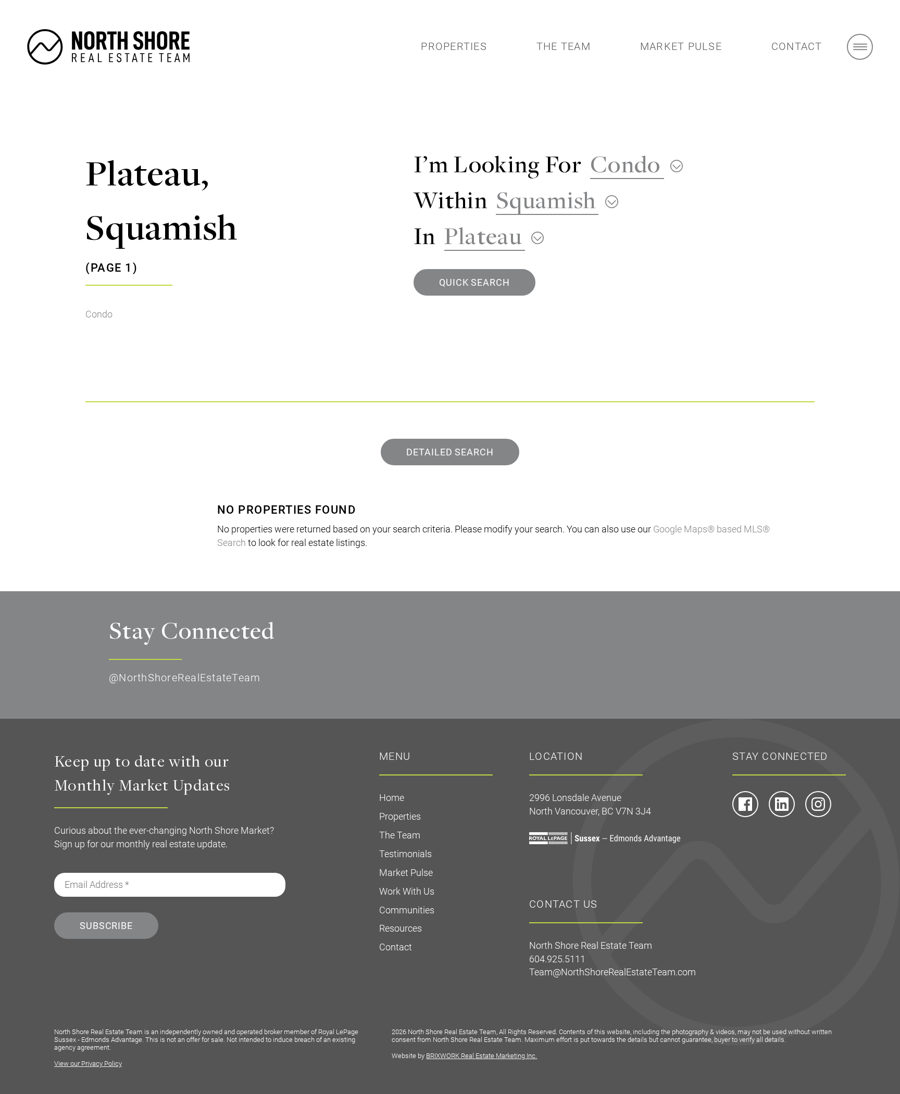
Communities (406, 910)
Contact (796, 46)
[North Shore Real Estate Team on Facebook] (745, 813)
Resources (400, 928)
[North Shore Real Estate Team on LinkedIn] (782, 813)
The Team (563, 46)
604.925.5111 (557, 958)
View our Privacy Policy (88, 1063)
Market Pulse (681, 46)
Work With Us (406, 891)
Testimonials (405, 853)
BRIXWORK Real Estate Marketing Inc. (481, 1056)
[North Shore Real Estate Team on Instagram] (818, 813)
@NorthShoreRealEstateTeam (184, 677)
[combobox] (632, 164)
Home (391, 797)
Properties (454, 46)
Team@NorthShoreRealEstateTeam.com (612, 971)
